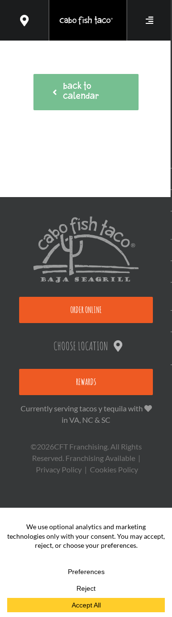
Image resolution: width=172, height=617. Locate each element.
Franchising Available (100, 457)
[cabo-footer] (86, 219)
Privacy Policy (59, 469)
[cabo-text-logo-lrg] (86, 17)
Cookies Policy (114, 469)
